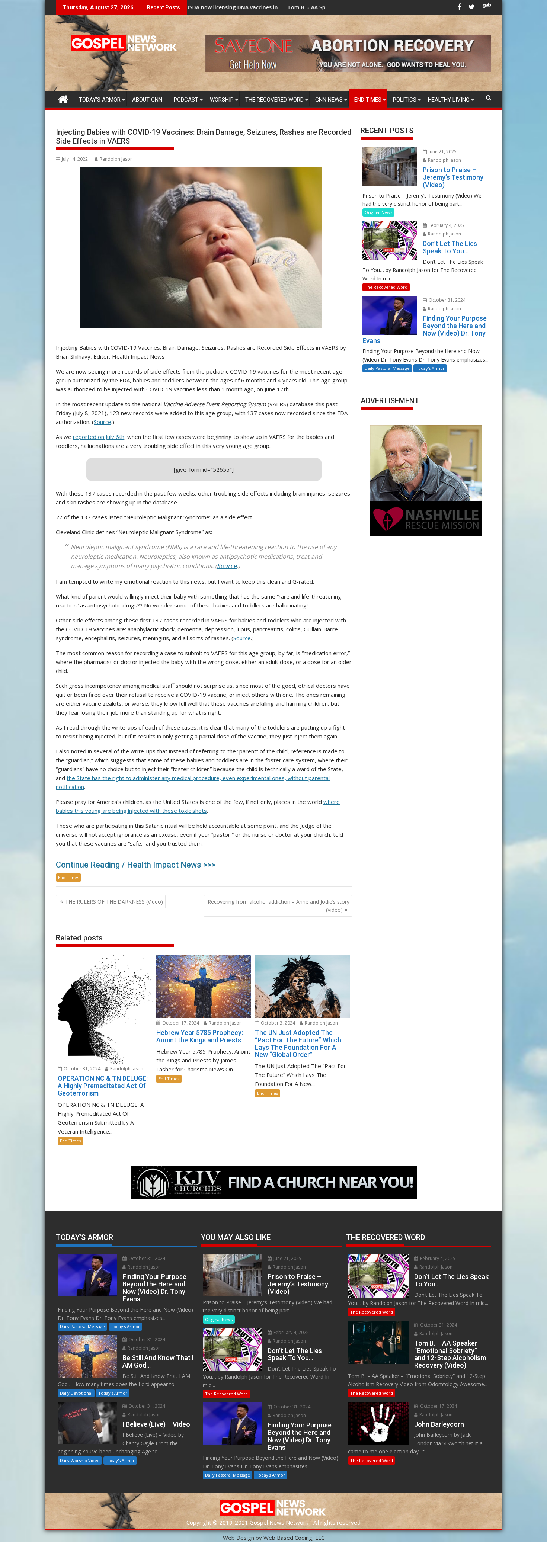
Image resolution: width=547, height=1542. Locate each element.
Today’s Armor (100, 99)
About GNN (147, 99)
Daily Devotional (76, 1393)
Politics (404, 99)
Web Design (238, 1537)
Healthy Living (449, 99)
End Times (367, 99)
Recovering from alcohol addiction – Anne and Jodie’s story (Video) (278, 905)
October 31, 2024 (81, 1068)
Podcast (186, 99)
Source (102, 422)
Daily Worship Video (80, 1460)
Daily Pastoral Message (387, 368)
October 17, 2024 (180, 1023)
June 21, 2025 (442, 151)
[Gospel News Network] (63, 98)
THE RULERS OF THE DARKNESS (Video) (114, 901)
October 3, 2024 (277, 1023)
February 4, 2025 (446, 225)
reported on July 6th (98, 436)
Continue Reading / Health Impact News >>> (135, 864)
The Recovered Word (274, 99)
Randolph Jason (116, 159)
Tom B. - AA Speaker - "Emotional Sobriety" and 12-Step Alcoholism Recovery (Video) (309, 7)
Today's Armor (430, 368)
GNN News (329, 99)
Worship (222, 99)
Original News (378, 212)
